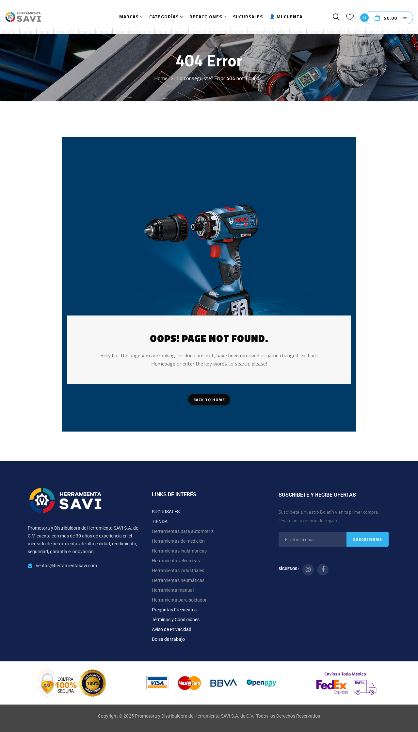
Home (161, 78)
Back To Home (209, 400)
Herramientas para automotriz (183, 531)
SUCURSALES (166, 511)
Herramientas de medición (178, 541)
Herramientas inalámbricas (179, 550)
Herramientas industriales (178, 570)
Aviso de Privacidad (171, 629)
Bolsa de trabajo (168, 639)
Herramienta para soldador (179, 600)
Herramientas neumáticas (178, 580)
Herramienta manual (173, 590)
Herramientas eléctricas (176, 560)
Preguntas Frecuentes (174, 609)
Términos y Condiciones (176, 619)
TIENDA (160, 521)
